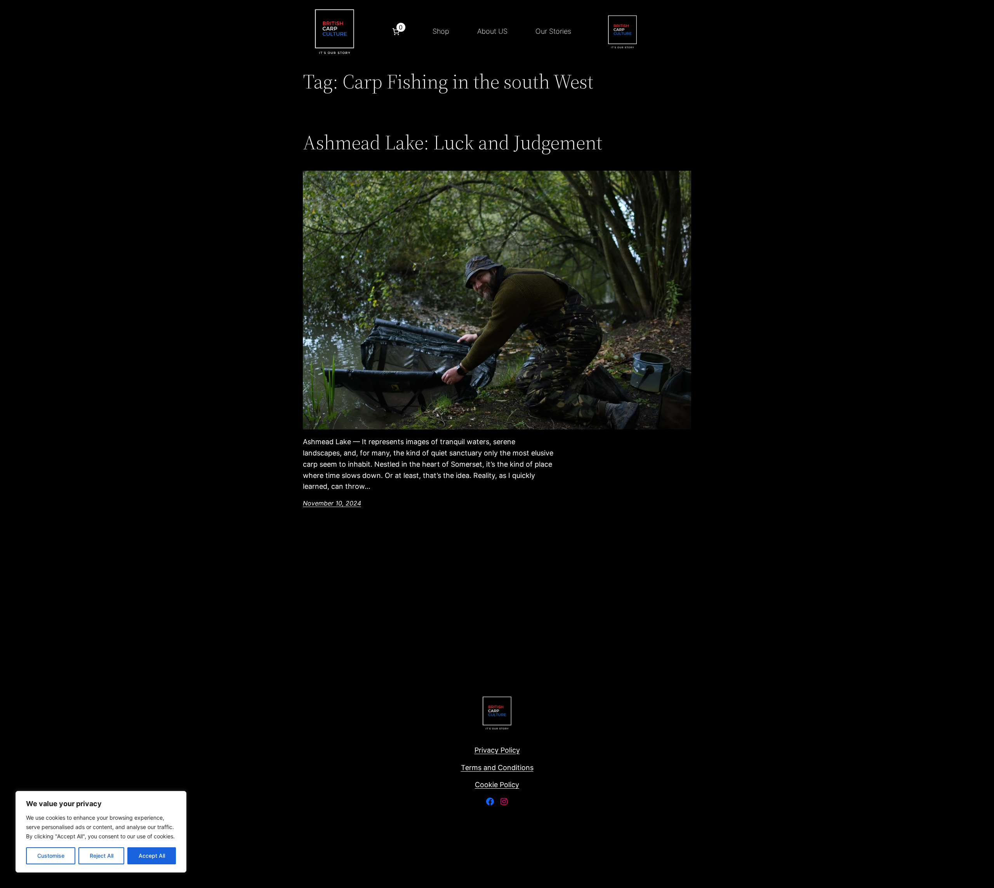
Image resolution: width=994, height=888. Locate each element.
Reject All (101, 855)
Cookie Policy (497, 785)
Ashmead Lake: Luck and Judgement (452, 142)
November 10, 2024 (332, 503)
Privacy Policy (497, 750)
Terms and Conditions (497, 767)
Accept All (152, 855)
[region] (101, 831)
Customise (50, 855)
